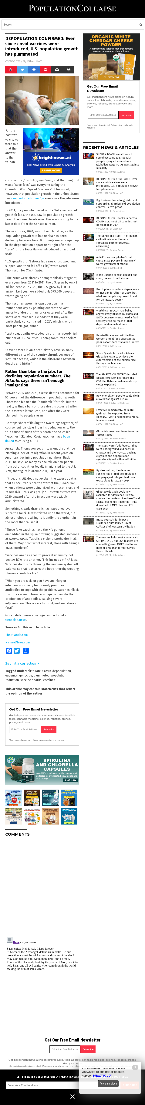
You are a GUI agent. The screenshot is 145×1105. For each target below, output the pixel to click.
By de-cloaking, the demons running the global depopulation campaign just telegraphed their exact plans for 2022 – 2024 (116, 475)
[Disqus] (42, 886)
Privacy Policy (102, 1075)
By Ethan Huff (116, 193)
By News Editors (117, 211)
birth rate (34, 671)
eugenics (11, 675)
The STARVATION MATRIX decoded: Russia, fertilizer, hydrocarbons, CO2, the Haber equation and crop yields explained (116, 379)
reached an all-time (27, 198)
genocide (25, 675)
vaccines (49, 680)
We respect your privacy (53, 1066)
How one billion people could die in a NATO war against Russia (118, 397)
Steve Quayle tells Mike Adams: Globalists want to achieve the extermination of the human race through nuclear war (116, 358)
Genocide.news (15, 620)
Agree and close (108, 1083)
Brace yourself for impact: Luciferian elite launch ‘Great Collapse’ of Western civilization (115, 523)
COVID (46, 671)
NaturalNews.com (17, 642)
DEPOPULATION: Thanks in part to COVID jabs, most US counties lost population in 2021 (116, 222)
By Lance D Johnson (120, 403)
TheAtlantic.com (16, 635)
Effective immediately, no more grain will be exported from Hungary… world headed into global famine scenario (118, 415)
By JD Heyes (115, 346)
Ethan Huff (34, 61)
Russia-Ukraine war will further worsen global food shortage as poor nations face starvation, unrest (117, 339)
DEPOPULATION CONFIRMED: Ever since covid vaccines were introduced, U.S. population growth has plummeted (117, 184)
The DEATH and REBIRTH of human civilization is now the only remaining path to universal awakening (116, 241)
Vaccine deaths (31, 680)
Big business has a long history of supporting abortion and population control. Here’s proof (118, 204)
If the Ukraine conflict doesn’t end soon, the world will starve (116, 276)
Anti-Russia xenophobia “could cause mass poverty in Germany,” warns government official (116, 261)
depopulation (61, 671)
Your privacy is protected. (21, 740)
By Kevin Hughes (117, 367)
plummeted (42, 675)
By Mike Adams (117, 172)
